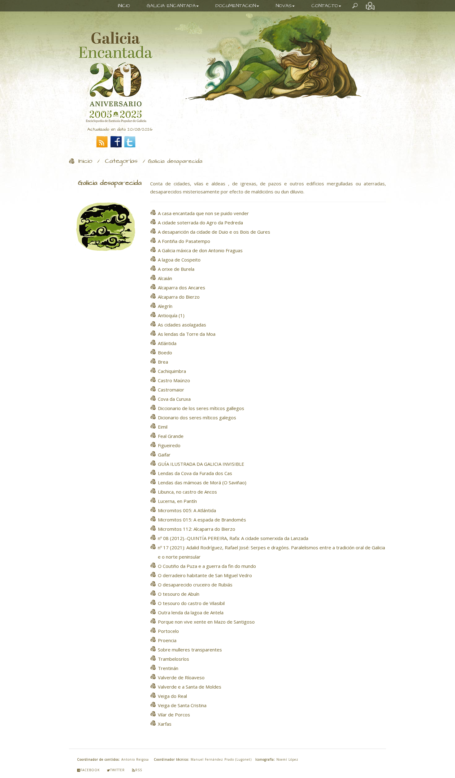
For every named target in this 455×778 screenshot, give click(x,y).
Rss (138, 770)
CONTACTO (324, 5)
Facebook (90, 770)
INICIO (124, 5)
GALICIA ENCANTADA (171, 5)
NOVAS (284, 5)
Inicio (85, 161)
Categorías (121, 161)
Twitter (117, 770)
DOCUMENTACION (235, 5)
